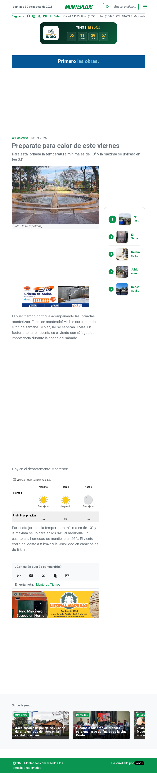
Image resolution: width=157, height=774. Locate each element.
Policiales (22, 715)
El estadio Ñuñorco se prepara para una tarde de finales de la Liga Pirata (101, 731)
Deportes (83, 715)
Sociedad (21, 138)
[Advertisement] (78, 100)
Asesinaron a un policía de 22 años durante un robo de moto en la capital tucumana (40, 731)
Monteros (42, 584)
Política (143, 715)
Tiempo (55, 584)
